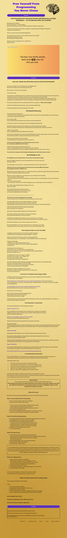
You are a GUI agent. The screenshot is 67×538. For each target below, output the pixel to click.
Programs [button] (22, 521)
